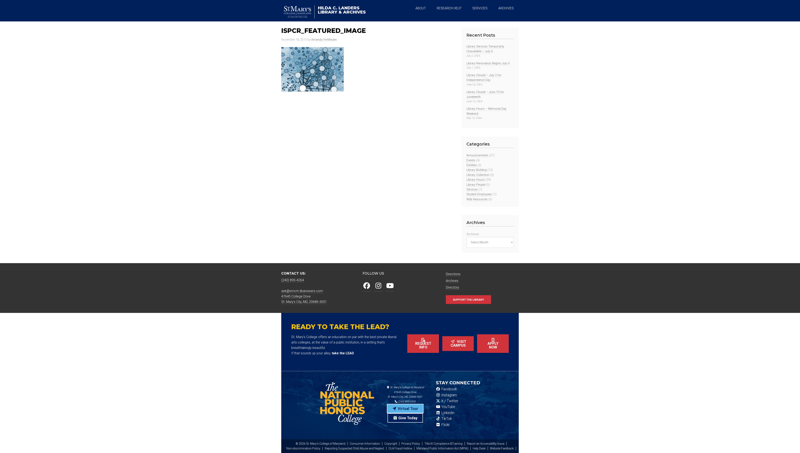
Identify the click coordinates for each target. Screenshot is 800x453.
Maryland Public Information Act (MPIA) (442, 448)
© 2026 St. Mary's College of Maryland (320, 443)
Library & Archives (342, 10)
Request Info (423, 345)
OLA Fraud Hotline (400, 448)
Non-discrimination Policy (303, 448)
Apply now (493, 345)
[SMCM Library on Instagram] (378, 285)
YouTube (447, 407)
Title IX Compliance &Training (443, 443)
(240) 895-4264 (292, 280)
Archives (472, 234)
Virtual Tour (407, 408)
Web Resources (477, 199)
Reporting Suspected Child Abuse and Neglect (354, 448)
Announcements (477, 155)
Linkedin (447, 413)
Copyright (390, 443)
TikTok (446, 419)
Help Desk (479, 448)
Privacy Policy (410, 443)
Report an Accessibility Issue (485, 443)
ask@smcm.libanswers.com (302, 291)
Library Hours (475, 180)
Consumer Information (365, 443)
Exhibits (471, 165)
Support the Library (468, 299)
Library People (475, 185)
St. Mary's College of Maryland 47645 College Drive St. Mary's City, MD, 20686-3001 (406, 392)
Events (470, 160)
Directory (452, 287)
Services (472, 189)
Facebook (448, 389)
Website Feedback (502, 448)
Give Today (408, 418)
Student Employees (479, 194)
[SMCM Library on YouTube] (390, 285)
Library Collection (477, 175)
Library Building (476, 170)
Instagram (448, 395)
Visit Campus (458, 343)
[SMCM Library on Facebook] (366, 285)
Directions (453, 274)
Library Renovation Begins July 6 (488, 63)
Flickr (445, 425)
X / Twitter (449, 401)
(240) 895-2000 (407, 401)
